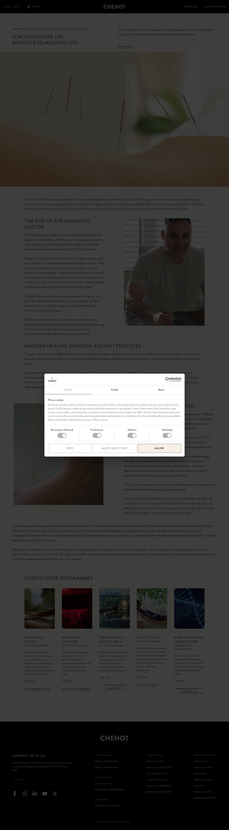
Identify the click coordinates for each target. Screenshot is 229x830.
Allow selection (114, 448)
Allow (159, 448)
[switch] (97, 435)
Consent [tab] (68, 389)
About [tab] (161, 389)
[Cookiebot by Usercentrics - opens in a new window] (167, 379)
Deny (70, 448)
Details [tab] (114, 389)
